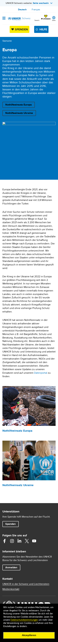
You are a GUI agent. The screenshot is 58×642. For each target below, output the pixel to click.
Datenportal (40, 373)
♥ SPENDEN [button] (45, 17)
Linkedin (19, 541)
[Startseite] (19, 18)
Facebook (4, 541)
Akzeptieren (29, 635)
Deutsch (22, 9)
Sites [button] (54, 20)
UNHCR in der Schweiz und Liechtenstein (25, 584)
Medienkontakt (10, 589)
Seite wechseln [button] (41, 3)
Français (36, 9)
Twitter (27, 541)
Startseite (7, 40)
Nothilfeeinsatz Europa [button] (18, 104)
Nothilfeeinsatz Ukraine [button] (19, 113)
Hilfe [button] (43, 29)
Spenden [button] (12, 524)
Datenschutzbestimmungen (24, 620)
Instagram (12, 541)
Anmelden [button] (11, 567)
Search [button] (36, 20)
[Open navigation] (3, 18)
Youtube (34, 541)
